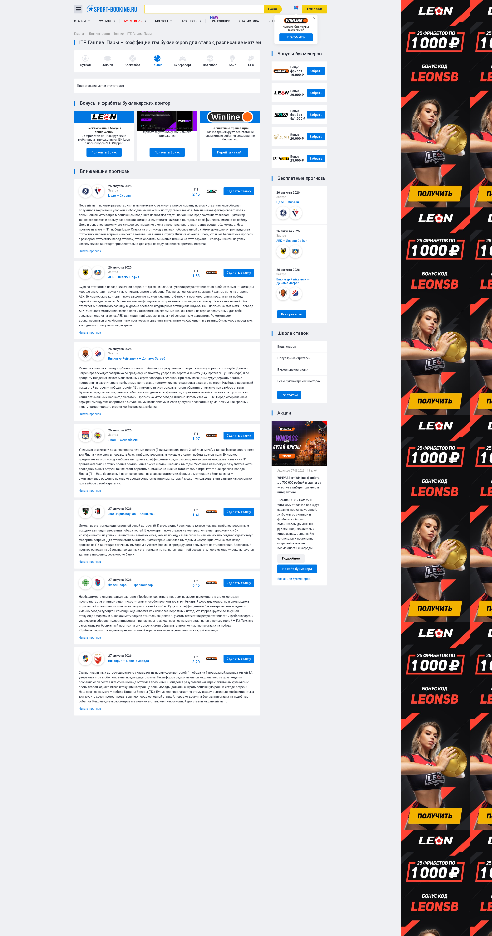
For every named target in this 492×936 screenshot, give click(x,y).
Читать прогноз (90, 251)
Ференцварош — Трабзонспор (130, 585)
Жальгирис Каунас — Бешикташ (131, 514)
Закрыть (314, 18)
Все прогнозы (291, 314)
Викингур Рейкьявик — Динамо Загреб (293, 281)
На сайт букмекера (297, 569)
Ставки (80, 21)
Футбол (106, 21)
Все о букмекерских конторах (298, 381)
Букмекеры (134, 21)
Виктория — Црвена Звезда (128, 661)
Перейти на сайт (230, 152)
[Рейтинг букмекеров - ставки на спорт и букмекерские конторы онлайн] (113, 9)
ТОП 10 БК (314, 9)
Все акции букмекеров (294, 579)
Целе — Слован (287, 202)
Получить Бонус (104, 152)
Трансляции (220, 21)
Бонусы (162, 21)
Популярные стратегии (293, 358)
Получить (296, 37)
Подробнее (291, 558)
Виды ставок (286, 346)
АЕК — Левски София (291, 241)
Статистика (249, 21)
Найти (272, 9)
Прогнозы (190, 21)
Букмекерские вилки (292, 369)
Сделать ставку (239, 191)
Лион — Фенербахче (123, 440)
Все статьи (289, 395)
